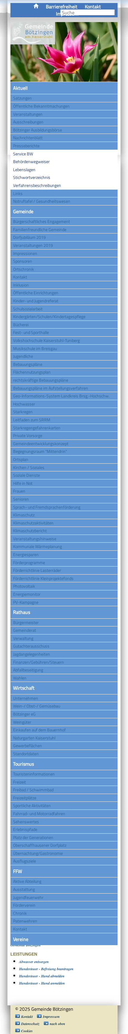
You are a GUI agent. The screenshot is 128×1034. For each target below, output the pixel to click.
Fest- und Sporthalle (31, 332)
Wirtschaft (24, 687)
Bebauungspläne (27, 364)
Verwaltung (23, 638)
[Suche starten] (114, 12)
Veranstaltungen (28, 114)
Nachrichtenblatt (28, 137)
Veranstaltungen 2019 (33, 245)
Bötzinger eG (24, 714)
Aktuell (20, 88)
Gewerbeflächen (27, 745)
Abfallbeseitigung (28, 670)
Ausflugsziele (24, 861)
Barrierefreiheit (61, 6)
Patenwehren (25, 921)
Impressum (51, 1016)
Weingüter (22, 722)
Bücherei (21, 324)
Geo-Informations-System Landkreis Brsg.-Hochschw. (61, 396)
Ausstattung (24, 889)
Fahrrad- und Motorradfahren (39, 813)
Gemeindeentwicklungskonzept (40, 443)
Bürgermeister (26, 622)
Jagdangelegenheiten (31, 654)
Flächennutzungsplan (32, 372)
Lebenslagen (24, 169)
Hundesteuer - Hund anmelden (42, 983)
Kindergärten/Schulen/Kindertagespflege (49, 316)
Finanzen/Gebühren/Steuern (38, 662)
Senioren (21, 499)
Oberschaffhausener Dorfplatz (39, 845)
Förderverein (24, 905)
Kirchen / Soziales (28, 467)
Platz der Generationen (33, 837)
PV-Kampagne (25, 602)
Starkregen (23, 411)
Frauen (19, 491)
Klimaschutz (24, 515)
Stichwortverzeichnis (31, 177)
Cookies (27, 1030)
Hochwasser (24, 404)
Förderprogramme (29, 562)
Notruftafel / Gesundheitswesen (41, 201)
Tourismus (23, 763)
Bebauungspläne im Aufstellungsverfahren (50, 388)
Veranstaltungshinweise (34, 538)
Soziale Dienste (26, 475)
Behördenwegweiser (31, 161)
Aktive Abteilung (27, 881)
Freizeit (19, 782)
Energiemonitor (26, 594)
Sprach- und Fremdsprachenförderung (46, 507)
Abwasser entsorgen (34, 961)
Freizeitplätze (24, 798)
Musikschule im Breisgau (35, 348)
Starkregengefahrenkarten (36, 428)
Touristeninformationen (34, 774)
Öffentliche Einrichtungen (35, 293)
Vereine (20, 939)
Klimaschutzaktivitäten (33, 523)
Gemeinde (23, 211)
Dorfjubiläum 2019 (29, 237)
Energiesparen (26, 554)
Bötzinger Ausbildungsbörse (37, 130)
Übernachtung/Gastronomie (38, 853)
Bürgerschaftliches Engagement (41, 221)
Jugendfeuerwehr (28, 897)
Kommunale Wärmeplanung (37, 546)
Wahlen (19, 678)
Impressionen (25, 253)
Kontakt (93, 6)
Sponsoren (22, 261)
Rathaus (21, 612)
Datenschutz (30, 1023)
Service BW (23, 154)
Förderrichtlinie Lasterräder (37, 570)
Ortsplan (20, 459)
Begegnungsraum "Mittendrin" (40, 451)
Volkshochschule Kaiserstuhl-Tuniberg (46, 340)
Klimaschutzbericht (30, 530)
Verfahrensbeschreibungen (37, 185)
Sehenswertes (26, 821)
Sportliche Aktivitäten (32, 805)
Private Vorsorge (27, 435)
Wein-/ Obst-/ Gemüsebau (36, 706)
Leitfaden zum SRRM (31, 420)
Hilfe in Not (22, 483)
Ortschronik (23, 269)
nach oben (57, 1023)
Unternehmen (25, 698)
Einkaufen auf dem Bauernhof (39, 730)
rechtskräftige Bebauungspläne (40, 380)
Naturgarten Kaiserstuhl (34, 738)
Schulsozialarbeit (28, 309)
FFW (17, 871)
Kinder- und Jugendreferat (35, 301)
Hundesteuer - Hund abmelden (42, 976)
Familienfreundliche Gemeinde (39, 229)
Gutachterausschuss (31, 646)
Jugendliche (23, 356)
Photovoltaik (24, 586)
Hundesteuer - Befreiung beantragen (46, 968)
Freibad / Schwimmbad (33, 790)
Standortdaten (26, 753)
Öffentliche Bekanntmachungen (41, 106)
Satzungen (22, 98)
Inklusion (21, 285)
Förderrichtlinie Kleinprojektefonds (43, 578)
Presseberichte (26, 146)
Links (18, 193)
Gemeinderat (24, 630)
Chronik (20, 913)
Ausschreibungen (28, 122)
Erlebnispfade (25, 829)
